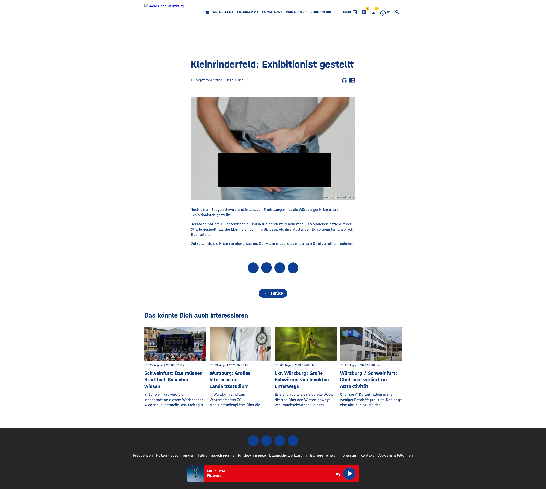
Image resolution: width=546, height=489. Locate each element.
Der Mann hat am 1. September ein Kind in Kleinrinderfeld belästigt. (248, 224)
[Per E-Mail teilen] (293, 267)
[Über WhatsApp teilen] (279, 267)
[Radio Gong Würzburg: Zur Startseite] (164, 12)
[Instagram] (266, 440)
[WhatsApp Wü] (293, 440)
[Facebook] (253, 440)
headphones (344, 80)
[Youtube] (279, 440)
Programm (246, 12)
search (397, 12)
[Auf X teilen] (266, 267)
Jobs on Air (320, 12)
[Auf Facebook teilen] (253, 267)
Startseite (207, 12)
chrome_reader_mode (352, 80)
